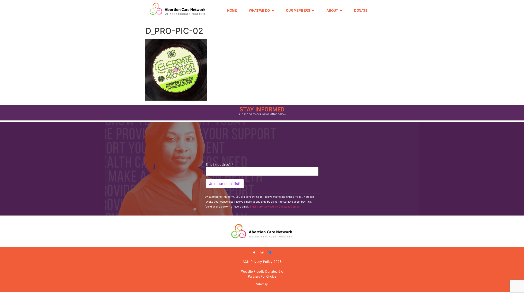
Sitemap (262, 284)
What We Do (259, 10)
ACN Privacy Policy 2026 (262, 262)
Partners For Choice (262, 276)
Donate (360, 10)
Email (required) (219, 164)
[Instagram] (262, 252)
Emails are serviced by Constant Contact (275, 206)
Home (232, 10)
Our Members (298, 10)
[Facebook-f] (254, 252)
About (332, 10)
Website (247, 271)
